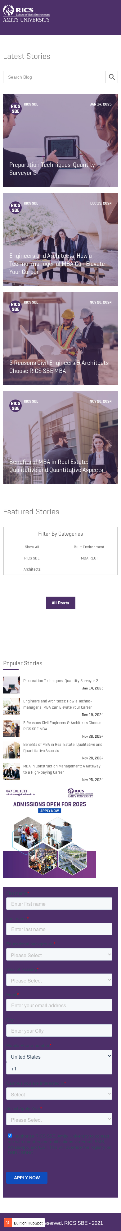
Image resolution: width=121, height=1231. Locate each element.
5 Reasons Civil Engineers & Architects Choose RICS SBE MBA (62, 726)
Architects (32, 569)
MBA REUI (89, 558)
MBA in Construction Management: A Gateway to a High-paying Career (62, 769)
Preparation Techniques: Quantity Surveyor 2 (60, 680)
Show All (32, 547)
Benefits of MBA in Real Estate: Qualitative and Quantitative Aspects (62, 747)
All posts (60, 603)
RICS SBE (32, 558)
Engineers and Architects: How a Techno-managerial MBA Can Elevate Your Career (57, 704)
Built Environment (89, 547)
